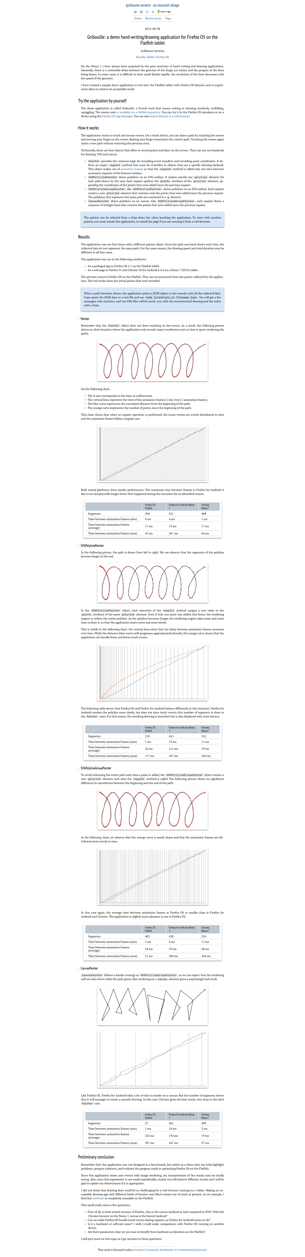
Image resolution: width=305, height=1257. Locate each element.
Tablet (151, 57)
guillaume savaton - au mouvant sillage (152, 5)
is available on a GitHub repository (138, 112)
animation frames (132, 169)
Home (138, 18)
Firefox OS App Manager (117, 116)
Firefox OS (162, 57)
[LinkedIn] (141, 12)
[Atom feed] (153, 12)
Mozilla (140, 57)
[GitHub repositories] (147, 12)
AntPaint (98, 1198)
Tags (168, 18)
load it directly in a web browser (170, 116)
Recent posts (153, 18)
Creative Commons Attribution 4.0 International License (171, 1250)
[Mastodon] (135, 12)
